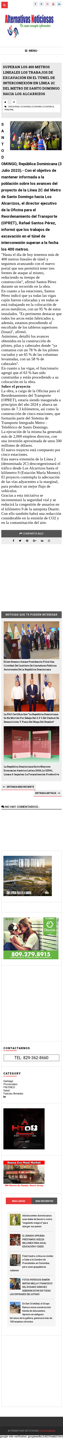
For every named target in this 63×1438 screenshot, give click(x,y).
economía (37, 107)
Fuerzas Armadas (13, 1093)
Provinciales (10, 1084)
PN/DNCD (9, 1087)
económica (48, 107)
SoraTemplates (47, 1431)
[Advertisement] (31, 575)
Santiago (8, 1081)
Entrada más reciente (20, 787)
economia (26, 107)
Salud (6, 1090)
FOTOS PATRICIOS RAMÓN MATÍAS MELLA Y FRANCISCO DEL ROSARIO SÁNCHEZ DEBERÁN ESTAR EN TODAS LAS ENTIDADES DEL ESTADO (31, 1287)
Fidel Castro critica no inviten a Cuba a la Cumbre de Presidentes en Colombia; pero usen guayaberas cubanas (31, 1263)
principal (9, 110)
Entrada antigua (45, 793)
